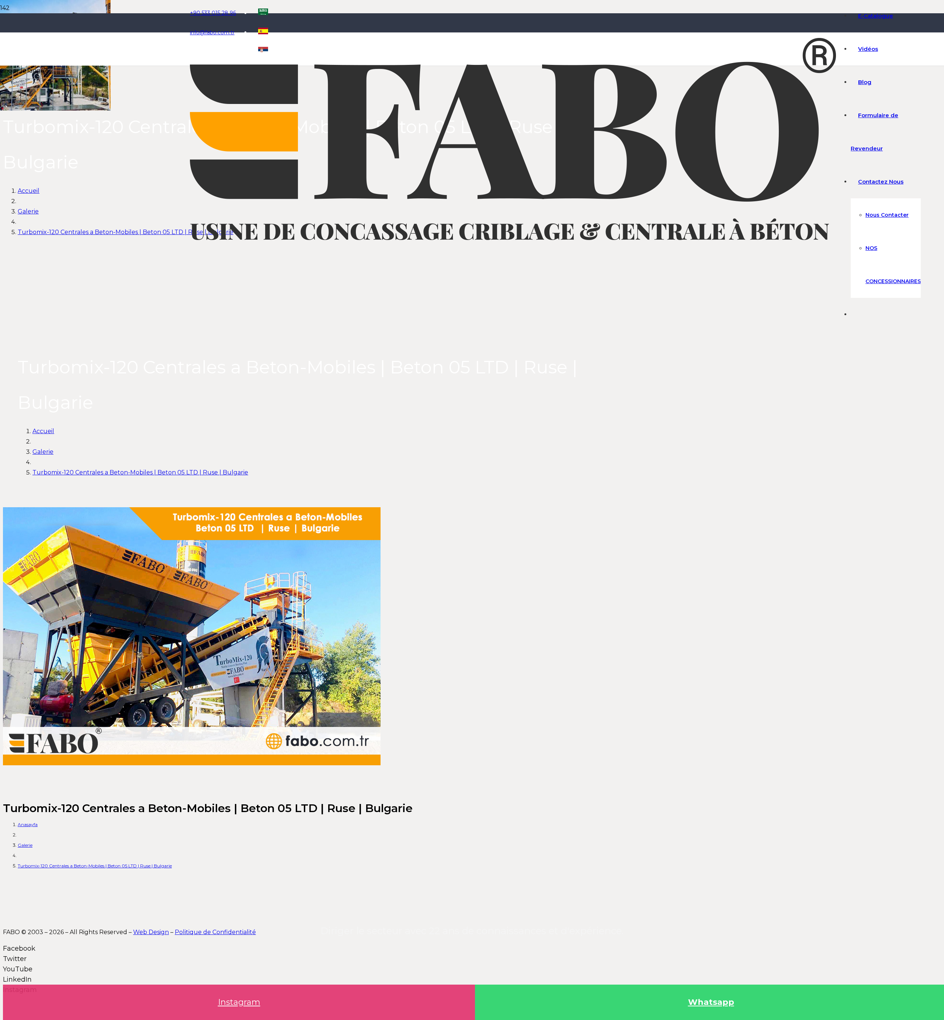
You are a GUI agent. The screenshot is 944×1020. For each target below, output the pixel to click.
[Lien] (513, 237)
